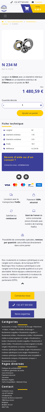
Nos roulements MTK (15, 22)
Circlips (14, 327)
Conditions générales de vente (13, 370)
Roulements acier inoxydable (29, 355)
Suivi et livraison (7, 373)
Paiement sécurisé (8, 375)
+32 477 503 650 (24, 304)
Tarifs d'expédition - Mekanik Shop (14, 382)
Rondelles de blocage (25, 329)
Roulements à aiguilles (10, 332)
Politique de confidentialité (11, 368)
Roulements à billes (9, 335)
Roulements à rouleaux (17, 347)
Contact (38, 2)
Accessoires (6, 327)
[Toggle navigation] (5, 16)
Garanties (5, 377)
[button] (22, 283)
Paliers (6, 329)
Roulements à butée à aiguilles (19, 341)
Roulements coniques (10, 358)
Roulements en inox (9, 361)
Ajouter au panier (30, 113)
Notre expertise (22, 313)
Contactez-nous (22, 295)
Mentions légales (8, 380)
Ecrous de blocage (25, 327)
